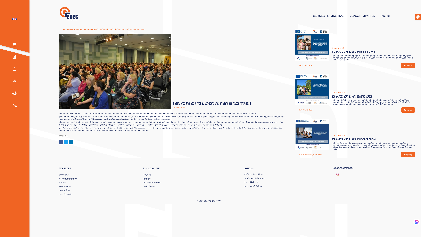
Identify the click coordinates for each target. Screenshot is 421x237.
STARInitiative (308, 65)
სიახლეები (355, 15)
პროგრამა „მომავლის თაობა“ (102, 29)
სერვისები (147, 179)
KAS (300, 65)
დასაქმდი (62, 182)
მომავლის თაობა (83, 29)
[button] (418, 17)
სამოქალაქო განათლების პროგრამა (130, 29)
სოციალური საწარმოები (152, 182)
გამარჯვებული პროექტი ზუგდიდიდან (354, 139)
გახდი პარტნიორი (65, 194)
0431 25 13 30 (253, 182)
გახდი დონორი (64, 190)
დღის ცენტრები (148, 186)
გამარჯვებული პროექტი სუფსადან (352, 96)
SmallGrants (307, 155)
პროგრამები (147, 175)
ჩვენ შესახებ (319, 15)
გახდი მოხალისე (65, 186)
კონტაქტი (385, 15)
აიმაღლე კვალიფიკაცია (68, 179)
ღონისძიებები (64, 175)
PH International (69, 29)
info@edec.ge (258, 186)
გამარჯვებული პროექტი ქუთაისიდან (353, 52)
